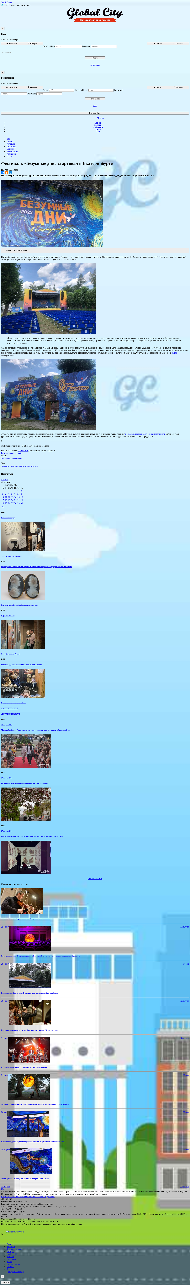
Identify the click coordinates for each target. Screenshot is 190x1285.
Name (45, 90)
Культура (11, 144)
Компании (12, 154)
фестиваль (19, 466)
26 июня (5, 1001)
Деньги (10, 149)
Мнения (10, 1256)
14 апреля (5, 1149)
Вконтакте (12, 44)
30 (22, 503)
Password (86, 46)
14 (15, 497)
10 (3, 497)
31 (3, 506)
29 (18, 503)
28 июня (5, 964)
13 (12, 497)
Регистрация (95, 65)
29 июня (5, 927)
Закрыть (5, 1282)
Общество (11, 146)
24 (3, 503)
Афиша (4, 479)
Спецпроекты (13, 1264)
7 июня (4, 1075)
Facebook (179, 44)
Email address (49, 46)
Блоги (9, 1261)
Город (98, 122)
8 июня (4, 1038)
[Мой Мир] (10, 172)
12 (9, 497)
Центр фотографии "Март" (10, 654)
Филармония (17, 458)
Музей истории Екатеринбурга (11, 556)
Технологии (12, 151)
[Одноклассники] (6, 172)
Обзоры (10, 1251)
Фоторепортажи (14, 1249)
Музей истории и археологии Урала (13, 703)
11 (6, 497)
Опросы (10, 1266)
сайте (174, 353)
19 (9, 500)
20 (12, 500)
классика (34, 466)
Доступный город (15, 1270)
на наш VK (23, 450)
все (8, 139)
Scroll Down (6, 2)
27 (12, 503)
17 (3, 500)
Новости (11, 1246)
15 (18, 497)
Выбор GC (12, 1254)
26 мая (4, 1112)
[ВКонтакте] (2, 172)
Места (97, 124)
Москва (100, 118)
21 (15, 500)
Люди (98, 129)
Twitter (159, 44)
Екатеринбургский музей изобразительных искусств (19, 605)
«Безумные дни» (8, 466)
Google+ (33, 44)
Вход (95, 106)
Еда (98, 131)
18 (6, 500)
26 (9, 503)
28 (15, 503)
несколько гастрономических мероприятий (145, 434)
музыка (27, 466)
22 (18, 500)
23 (22, 500)
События (98, 127)
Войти (95, 58)
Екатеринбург (95, 113)
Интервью (11, 1259)
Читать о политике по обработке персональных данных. (28, 1196)
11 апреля (5, 1186)
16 (22, 497)
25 (6, 503)
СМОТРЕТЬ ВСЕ (9, 708)
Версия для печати (10, 453)
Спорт (10, 141)
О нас (4, 1189)
